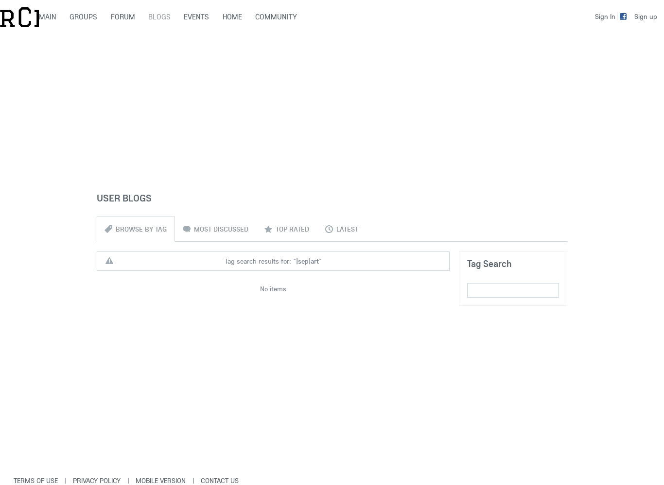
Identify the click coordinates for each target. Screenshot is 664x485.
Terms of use (36, 480)
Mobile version (161, 480)
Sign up (645, 16)
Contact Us (220, 480)
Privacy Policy (97, 480)
